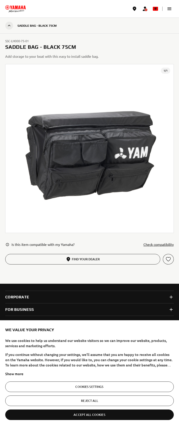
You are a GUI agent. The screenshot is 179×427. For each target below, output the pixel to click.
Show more (14, 373)
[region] (89, 373)
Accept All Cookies (89, 415)
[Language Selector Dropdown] (155, 8)
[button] (169, 8)
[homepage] (15, 9)
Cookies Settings (89, 387)
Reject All (89, 401)
